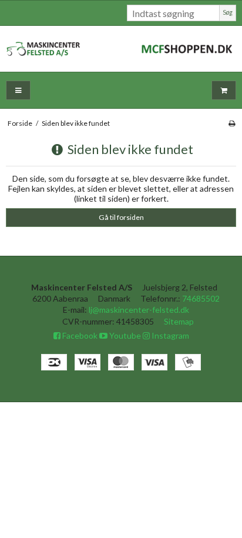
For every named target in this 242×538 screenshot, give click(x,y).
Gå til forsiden (121, 217)
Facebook (79, 335)
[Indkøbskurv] (223, 90)
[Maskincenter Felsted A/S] (121, 48)
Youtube (124, 335)
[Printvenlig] (231, 123)
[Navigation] (18, 90)
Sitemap (179, 321)
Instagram (169, 335)
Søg (228, 12)
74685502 (201, 298)
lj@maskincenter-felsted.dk (139, 310)
